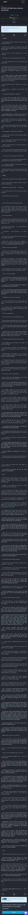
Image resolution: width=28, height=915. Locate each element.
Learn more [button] (5, 908)
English (14, 20)
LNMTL (5, 2)
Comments (14, 17)
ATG (2, 6)
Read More (5, 30)
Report (14, 19)
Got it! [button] (14, 912)
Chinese (14, 22)
